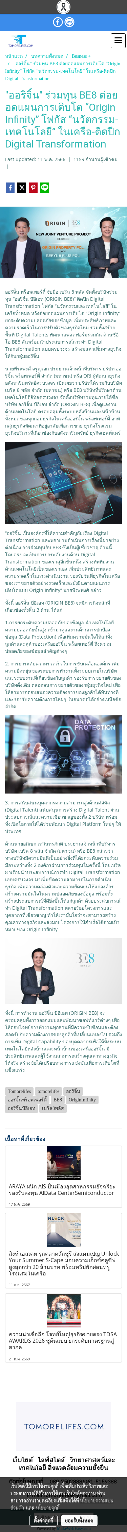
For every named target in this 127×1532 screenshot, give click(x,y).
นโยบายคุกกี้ (48, 1507)
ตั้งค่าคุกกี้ (43, 1520)
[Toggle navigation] (118, 40)
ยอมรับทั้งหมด (79, 1520)
